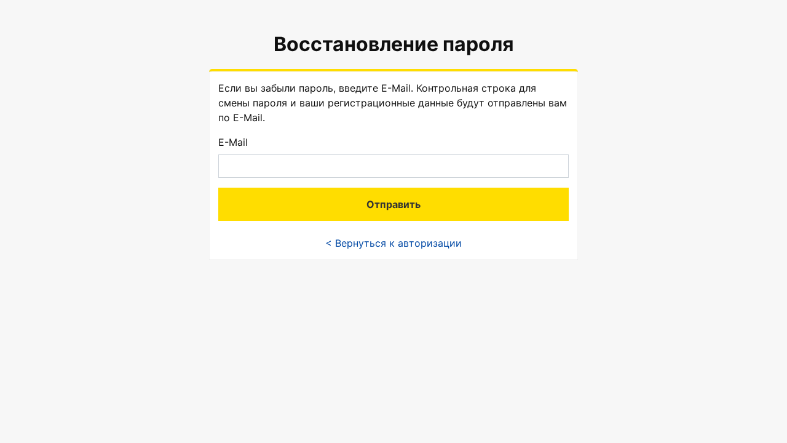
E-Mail (233, 142)
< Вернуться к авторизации (393, 243)
